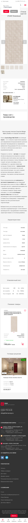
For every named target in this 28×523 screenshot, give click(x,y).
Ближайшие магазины (8, 423)
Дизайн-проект (5, 476)
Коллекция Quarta (16, 97)
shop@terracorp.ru (7, 413)
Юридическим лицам (7, 481)
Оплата (3, 468)
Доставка (3, 473)
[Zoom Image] (14, 42)
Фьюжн (4, 373)
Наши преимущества (7, 500)
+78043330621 (10, 449)
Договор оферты (5, 502)
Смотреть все (21, 422)
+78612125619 (10, 432)
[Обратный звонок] (26, 1)
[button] (25, 520)
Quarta (22, 334)
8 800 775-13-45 (6, 410)
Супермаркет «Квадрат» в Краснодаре (14, 435)
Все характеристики (8, 92)
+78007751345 (18, 432)
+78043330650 (10, 440)
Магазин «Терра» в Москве (11, 443)
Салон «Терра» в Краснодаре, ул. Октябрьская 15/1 (12, 427)
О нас (2, 492)
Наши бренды (5, 497)
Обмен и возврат (5, 471)
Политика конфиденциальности (10, 494)
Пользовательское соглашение (10, 479)
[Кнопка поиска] (20, 5)
